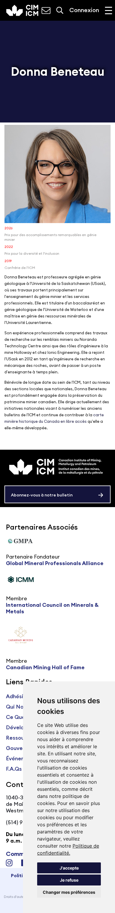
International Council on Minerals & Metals (52, 608)
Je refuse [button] (69, 880)
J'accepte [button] (69, 867)
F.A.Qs (14, 768)
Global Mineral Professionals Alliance (55, 563)
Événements (21, 758)
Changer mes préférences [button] (69, 892)
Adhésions (19, 696)
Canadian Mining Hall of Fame (45, 667)
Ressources (20, 737)
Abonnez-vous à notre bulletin (42, 495)
